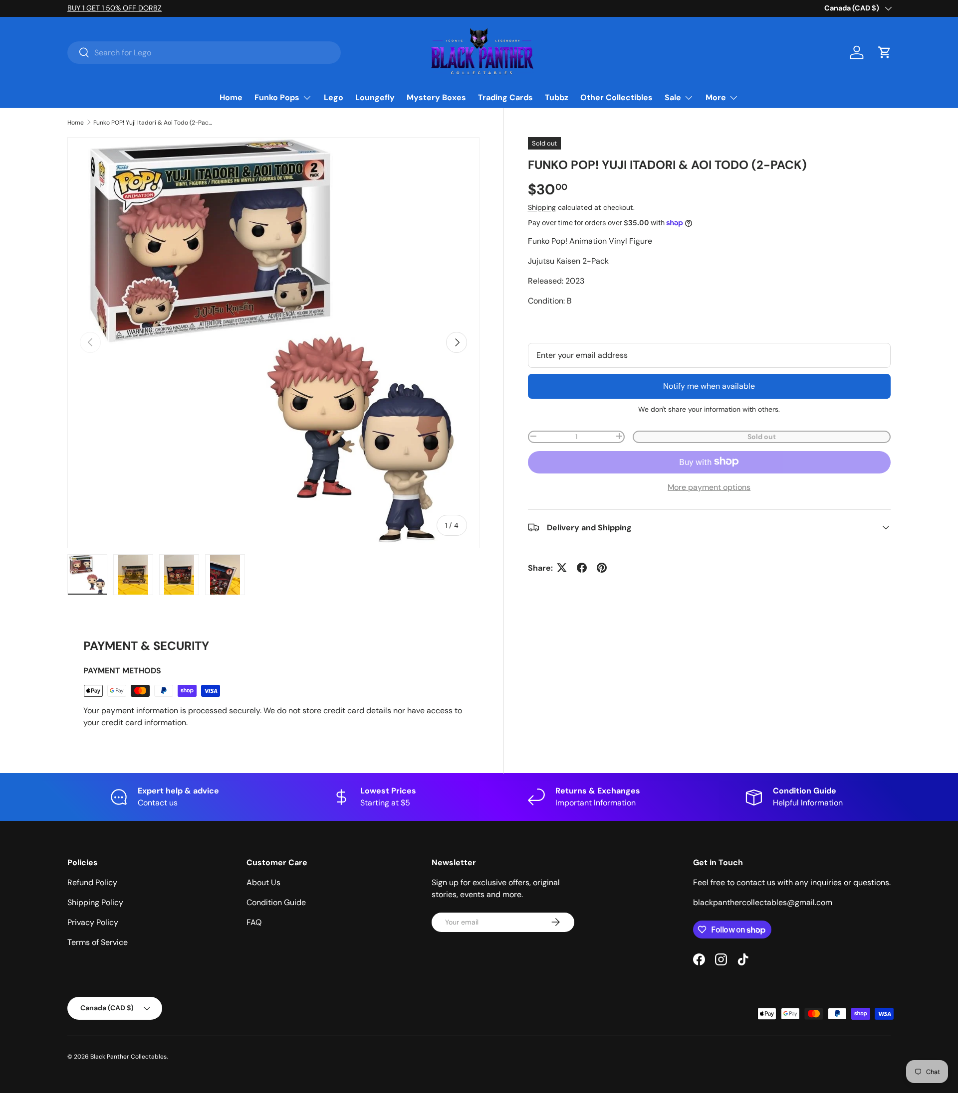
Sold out (761, 436)
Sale (673, 97)
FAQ (253, 922)
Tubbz (556, 97)
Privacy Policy (92, 922)
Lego (333, 97)
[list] (273, 343)
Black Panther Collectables (128, 1057)
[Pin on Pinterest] (602, 568)
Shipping (542, 206)
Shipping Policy (95, 902)
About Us (263, 882)
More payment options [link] (709, 486)
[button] (885, 52)
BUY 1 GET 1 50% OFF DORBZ (114, 7)
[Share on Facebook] (582, 568)
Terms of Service (97, 942)
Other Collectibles (616, 97)
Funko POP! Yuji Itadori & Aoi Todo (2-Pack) (153, 123)
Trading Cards (505, 97)
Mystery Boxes (436, 97)
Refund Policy (92, 882)
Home (231, 97)
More (716, 97)
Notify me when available (709, 385)
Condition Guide (276, 902)
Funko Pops (276, 97)
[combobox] (204, 52)
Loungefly (375, 97)
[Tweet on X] (562, 568)
